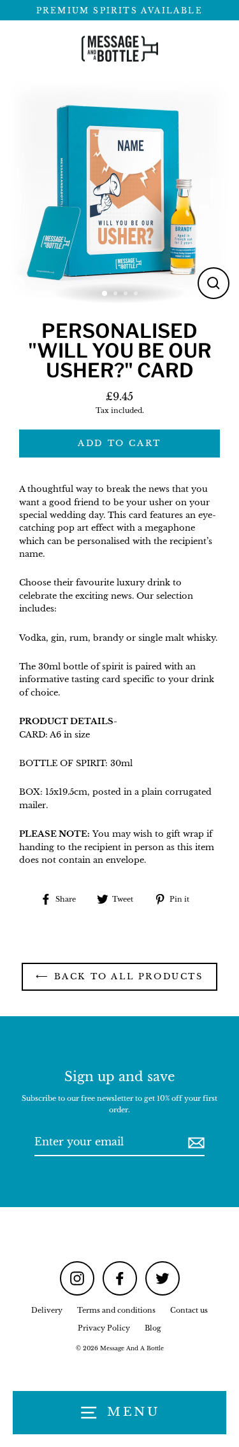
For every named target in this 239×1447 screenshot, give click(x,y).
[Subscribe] (194, 1143)
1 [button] (105, 294)
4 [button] (137, 294)
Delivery (46, 1310)
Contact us (189, 1310)
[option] (119, 189)
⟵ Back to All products (119, 976)
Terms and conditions (116, 1310)
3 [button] (127, 294)
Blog (153, 1328)
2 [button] (116, 294)
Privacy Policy (104, 1328)
